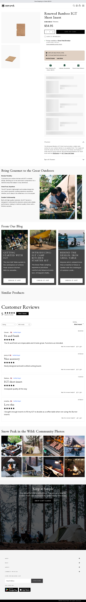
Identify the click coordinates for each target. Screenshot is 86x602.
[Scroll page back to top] (81, 597)
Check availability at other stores (54, 44)
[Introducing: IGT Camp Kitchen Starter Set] (43, 240)
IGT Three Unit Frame (68, 153)
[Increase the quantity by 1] (53, 32)
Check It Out (14, 280)
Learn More (60, 58)
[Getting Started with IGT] (14, 240)
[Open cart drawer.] (79, 5)
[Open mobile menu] (83, 6)
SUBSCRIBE (37, 581)
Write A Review (22, 313)
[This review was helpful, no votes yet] (77, 346)
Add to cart (70, 31)
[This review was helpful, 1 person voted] (77, 418)
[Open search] (74, 5)
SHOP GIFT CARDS (43, 501)
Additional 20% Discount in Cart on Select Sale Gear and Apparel (43, 1)
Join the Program (50, 58)
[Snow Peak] (8, 5)
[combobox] (8, 324)
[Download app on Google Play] (11, 590)
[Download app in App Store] (24, 590)
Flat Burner (56, 153)
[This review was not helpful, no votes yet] (80, 346)
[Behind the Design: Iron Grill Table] (71, 240)
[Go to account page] (77, 5)
